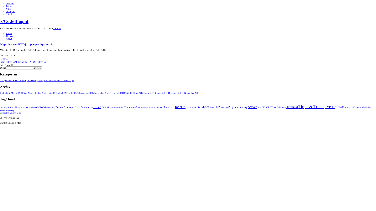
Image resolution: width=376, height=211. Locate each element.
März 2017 (149, 93)
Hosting (159, 107)
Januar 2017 (161, 93)
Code (44, 107)
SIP (263, 107)
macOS (17, 80)
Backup (33, 107)
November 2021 (101, 93)
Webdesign (68, 80)
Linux (171, 107)
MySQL (206, 107)
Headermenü (130, 107)
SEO (26, 62)
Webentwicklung (7, 110)
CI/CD (39, 107)
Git (92, 107)
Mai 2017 (138, 93)
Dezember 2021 (85, 93)
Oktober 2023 (39, 93)
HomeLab (151, 107)
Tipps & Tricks (46, 80)
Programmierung (29, 80)
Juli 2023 (51, 93)
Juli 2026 (5, 93)
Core (3, 62)
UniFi (353, 107)
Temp (284, 107)
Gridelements (118, 107)
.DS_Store (3, 107)
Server (252, 107)
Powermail (224, 107)
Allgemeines (6, 80)
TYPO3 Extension (37, 62)
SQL (268, 107)
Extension (10, 62)
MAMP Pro (196, 107)
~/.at (14, 21)
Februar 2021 (116, 93)
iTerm (166, 107)
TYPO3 (57, 28)
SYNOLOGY (275, 107)
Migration (19, 62)
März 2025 (15, 93)
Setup (259, 107)
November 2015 (191, 93)
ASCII (28, 107)
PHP (217, 107)
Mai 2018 (128, 93)
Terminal (292, 107)
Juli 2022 (61, 93)
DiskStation (51, 107)
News (212, 107)
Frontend (85, 107)
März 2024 (26, 93)
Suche (3, 68)
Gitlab (97, 107)
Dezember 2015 (175, 93)
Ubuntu (346, 107)
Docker (59, 107)
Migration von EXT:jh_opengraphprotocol (26, 44)
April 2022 (71, 93)
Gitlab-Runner (108, 107)
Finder (77, 107)
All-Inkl (10, 107)
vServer (358, 107)
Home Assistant (143, 107)
